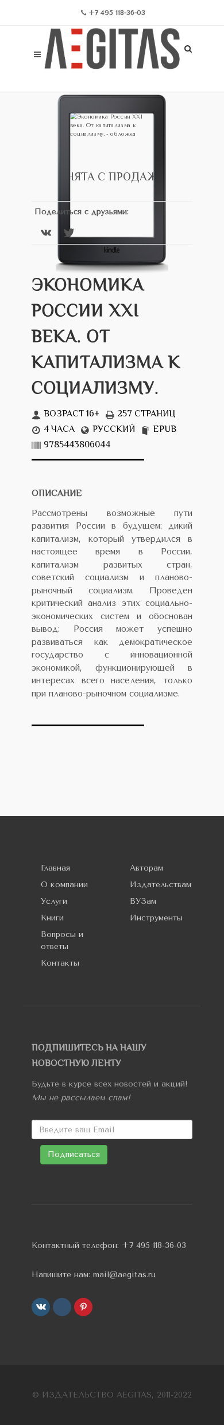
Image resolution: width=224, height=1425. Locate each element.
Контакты (60, 963)
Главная (55, 868)
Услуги (54, 901)
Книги (52, 918)
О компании (64, 884)
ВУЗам (143, 901)
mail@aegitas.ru (124, 1275)
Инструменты (156, 918)
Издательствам (160, 884)
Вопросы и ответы (62, 940)
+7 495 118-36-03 (154, 1245)
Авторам (146, 868)
